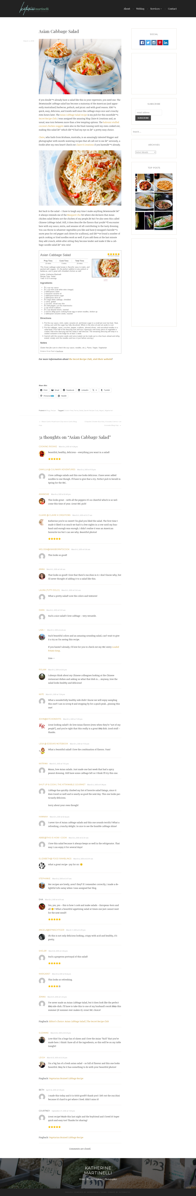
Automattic (124, 1192)
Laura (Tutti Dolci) (49, 590)
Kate (41, 694)
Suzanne (44, 1033)
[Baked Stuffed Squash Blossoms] (144, 202)
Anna (42, 569)
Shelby (43, 951)
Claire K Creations (85, 144)
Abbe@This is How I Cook (53, 837)
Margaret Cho (74, 214)
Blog (48, 410)
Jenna (42, 997)
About (127, 8)
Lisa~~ (42, 630)
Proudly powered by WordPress (82, 1192)
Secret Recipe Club (48, 118)
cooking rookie (48, 446)
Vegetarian (109, 410)
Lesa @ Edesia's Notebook (53, 744)
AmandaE (44, 494)
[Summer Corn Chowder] (144, 221)
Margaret (44, 974)
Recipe (53, 410)
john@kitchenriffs (50, 719)
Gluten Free (68, 410)
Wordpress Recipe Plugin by (51, 351)
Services (155, 8)
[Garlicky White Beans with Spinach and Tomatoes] (163, 202)
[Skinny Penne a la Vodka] (163, 182)
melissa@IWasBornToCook (54, 549)
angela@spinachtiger (51, 930)
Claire (42, 137)
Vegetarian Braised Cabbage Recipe (66, 1078)
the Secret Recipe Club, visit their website (90, 359)
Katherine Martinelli (98, 1170)
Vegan (101, 410)
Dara (42, 610)
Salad (81, 410)
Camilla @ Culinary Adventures (57, 469)
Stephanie (44, 878)
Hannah (43, 817)
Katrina (43, 763)
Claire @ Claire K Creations (55, 515)
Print (106, 280)
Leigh (42, 1057)
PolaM (42, 669)
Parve (76, 410)
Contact (172, 8)
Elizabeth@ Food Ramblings (55, 858)
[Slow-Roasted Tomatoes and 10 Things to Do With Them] (144, 182)
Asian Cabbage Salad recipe (73, 114)
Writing (140, 8)
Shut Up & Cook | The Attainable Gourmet (62, 784)
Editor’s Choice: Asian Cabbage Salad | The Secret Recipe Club (79, 1021)
